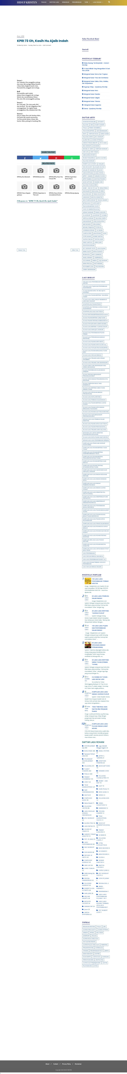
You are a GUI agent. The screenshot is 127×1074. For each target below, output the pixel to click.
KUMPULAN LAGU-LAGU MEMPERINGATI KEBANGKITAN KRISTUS (94, 502)
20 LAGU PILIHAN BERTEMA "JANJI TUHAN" (94, 317)
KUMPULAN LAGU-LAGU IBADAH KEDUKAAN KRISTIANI (95, 475)
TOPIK (86, 2)
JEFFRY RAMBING (87, 179)
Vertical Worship (88, 218)
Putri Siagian (87, 236)
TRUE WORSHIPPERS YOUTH (91, 206)
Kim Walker (86, 191)
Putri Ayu (99, 227)
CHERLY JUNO (98, 242)
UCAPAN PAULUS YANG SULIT (91, 945)
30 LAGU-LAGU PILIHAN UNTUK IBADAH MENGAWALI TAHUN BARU (93, 408)
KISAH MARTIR (87, 957)
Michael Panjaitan (88, 227)
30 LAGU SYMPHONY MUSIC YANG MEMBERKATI (92, 384)
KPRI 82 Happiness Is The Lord (39, 194)
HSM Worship (87, 221)
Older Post (75, 250)
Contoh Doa (96, 957)
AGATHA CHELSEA (88, 239)
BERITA (107, 951)
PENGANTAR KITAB (88, 948)
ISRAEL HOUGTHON (98, 194)
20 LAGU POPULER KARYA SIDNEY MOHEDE (94, 323)
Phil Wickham (99, 266)
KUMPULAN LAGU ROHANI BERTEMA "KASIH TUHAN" (95, 448)
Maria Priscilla (87, 263)
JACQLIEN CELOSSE (99, 167)
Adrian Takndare (88, 212)
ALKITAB (105, 963)
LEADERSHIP (86, 935)
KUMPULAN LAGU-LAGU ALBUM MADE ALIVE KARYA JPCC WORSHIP (95, 470)
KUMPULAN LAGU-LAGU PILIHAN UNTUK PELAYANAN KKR (94, 519)
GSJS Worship (103, 260)
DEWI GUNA (95, 191)
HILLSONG (86, 125)
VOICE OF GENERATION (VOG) (91, 209)
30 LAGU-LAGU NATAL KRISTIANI (91, 397)
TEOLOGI (43, 2)
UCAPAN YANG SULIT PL (89, 929)
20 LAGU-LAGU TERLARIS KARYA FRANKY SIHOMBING (94, 358)
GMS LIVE (85, 152)
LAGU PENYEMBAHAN (89, 553)
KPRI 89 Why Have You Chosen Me (56, 177)
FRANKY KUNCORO (100, 212)
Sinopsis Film (99, 960)
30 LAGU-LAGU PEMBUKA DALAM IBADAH (94, 400)
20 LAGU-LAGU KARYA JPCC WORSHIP (93, 329)
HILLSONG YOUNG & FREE (90, 185)
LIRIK (86, 782)
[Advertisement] (63, 19)
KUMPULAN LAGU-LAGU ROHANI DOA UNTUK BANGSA (95, 527)
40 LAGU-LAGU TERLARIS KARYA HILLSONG (94, 430)
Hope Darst (96, 203)
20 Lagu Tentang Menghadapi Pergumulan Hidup (92, 375)
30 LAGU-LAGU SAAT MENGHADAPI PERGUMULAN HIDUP (92, 415)
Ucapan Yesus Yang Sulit (90, 938)
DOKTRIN (97, 954)
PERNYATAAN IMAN (88, 960)
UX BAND (104, 215)
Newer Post (21, 250)
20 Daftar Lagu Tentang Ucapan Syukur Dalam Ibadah (95, 307)
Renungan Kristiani (89, 926)
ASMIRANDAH (98, 257)
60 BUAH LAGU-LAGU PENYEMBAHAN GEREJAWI (96, 440)
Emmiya (95, 260)
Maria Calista (87, 251)
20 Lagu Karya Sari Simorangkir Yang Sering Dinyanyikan (94, 366)
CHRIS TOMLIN (94, 152)
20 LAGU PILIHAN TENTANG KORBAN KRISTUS (95, 320)
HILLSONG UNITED (88, 137)
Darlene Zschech (100, 176)
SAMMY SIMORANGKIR (89, 269)
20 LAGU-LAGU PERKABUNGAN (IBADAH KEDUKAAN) (94, 337)
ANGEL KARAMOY (88, 257)
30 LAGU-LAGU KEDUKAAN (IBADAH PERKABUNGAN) (92, 393)
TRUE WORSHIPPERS (88, 131)
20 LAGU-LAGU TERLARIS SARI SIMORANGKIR (95, 362)
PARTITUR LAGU (54, 2)
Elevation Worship (89, 245)
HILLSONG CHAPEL (101, 218)
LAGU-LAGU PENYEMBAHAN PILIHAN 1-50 (94, 559)
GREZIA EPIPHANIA (88, 173)
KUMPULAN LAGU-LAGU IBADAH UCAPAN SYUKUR (94, 488)
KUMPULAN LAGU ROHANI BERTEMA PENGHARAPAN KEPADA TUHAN (93, 457)
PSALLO (85, 128)
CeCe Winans (87, 260)
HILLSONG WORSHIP (88, 161)
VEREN (102, 191)
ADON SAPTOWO (87, 182)
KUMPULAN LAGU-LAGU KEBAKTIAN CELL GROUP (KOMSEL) (94, 493)
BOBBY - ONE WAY (88, 188)
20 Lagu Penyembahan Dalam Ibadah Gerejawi (94, 370)
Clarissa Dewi (87, 233)
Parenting (104, 945)
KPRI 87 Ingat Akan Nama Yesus (70, 177)
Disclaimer (78, 1064)
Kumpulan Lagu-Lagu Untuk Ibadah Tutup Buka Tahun (96, 549)
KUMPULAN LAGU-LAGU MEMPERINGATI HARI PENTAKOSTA (95, 497)
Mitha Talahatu (98, 251)
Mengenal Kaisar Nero (91, 90)
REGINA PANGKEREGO (89, 158)
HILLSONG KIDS (87, 194)
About (47, 1064)
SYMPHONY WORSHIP (101, 149)
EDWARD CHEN (98, 182)
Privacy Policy (66, 1064)
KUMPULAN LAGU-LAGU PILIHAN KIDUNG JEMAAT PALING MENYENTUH (94, 515)
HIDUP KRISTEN (27, 2)
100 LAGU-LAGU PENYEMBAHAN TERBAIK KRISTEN (94, 282)
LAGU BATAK (88, 826)
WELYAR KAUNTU (87, 167)
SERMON (85, 932)
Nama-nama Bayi (88, 954)
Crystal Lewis (99, 239)
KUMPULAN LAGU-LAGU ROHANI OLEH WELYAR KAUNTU (96, 531)
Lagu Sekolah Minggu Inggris (92, 567)
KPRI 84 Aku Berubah (23, 177)
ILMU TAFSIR (99, 932)
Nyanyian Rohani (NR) (89, 122)
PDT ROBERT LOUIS (88, 266)
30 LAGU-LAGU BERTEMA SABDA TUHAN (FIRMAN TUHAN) (94, 388)
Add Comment (47, 45)
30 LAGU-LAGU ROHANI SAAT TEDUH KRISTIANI (95, 412)
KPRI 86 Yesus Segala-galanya (24, 194)
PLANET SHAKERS (100, 125)
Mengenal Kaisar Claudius (92, 94)
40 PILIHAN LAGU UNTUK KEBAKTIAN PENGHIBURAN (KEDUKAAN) (93, 433)
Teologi (94, 935)
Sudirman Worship (89, 230)
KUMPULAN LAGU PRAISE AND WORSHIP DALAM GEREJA (94, 444)
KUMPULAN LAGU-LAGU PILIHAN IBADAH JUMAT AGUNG (96, 510)
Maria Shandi (105, 134)
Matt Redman (98, 263)
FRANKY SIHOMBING (94, 128)
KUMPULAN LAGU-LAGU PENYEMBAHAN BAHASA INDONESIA (94, 506)
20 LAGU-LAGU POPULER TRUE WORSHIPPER (95, 347)
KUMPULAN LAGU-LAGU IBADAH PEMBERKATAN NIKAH (92, 484)
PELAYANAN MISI (87, 966)
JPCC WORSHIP (99, 137)
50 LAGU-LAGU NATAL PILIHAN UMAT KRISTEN (95, 437)
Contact (55, 1064)
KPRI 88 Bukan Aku (39, 177)
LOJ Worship (96, 215)
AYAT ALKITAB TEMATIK (89, 941)
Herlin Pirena (104, 188)
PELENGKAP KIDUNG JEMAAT (87, 760)
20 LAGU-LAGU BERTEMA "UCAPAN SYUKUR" (95, 326)
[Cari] (109, 2)
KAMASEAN (86, 197)
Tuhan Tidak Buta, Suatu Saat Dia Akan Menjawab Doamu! (99, 709)
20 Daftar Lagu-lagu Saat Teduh (93, 311)
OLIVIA (104, 233)
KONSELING (105, 957)
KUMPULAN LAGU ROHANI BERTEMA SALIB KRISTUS (94, 461)
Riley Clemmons (97, 254)
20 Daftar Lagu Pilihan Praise (92, 304)
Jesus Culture (101, 158)
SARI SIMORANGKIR (101, 131)
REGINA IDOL (86, 254)
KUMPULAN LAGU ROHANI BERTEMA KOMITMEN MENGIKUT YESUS (93, 452)
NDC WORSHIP (87, 146)
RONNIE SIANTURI (98, 236)
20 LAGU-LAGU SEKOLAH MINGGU (92, 355)
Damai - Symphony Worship (92, 108)
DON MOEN (96, 146)
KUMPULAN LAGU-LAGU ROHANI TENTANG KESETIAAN (94, 536)
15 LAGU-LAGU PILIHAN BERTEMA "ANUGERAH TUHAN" (95, 295)
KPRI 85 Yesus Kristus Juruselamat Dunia (55, 194)
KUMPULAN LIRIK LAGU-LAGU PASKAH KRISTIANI (93, 540)
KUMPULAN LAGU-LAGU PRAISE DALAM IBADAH (96, 523)
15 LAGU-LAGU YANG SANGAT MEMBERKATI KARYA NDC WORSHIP (95, 300)
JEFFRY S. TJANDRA (88, 176)
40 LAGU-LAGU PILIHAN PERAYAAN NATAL (94, 427)
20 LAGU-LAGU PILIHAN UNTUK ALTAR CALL (94, 344)
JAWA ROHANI (97, 233)
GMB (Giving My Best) (89, 155)
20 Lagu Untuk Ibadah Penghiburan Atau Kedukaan (95, 379)
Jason (100, 170)
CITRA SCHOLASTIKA (98, 221)
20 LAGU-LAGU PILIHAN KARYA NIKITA (93, 341)
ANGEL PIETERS (99, 173)
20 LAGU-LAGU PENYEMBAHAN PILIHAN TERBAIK (93, 333)
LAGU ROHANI (97, 2)
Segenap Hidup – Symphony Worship (95, 87)
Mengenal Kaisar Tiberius (92, 101)
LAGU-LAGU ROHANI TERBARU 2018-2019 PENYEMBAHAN (94, 563)
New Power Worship (89, 200)
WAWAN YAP (93, 170)
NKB (92, 125)
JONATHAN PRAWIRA (99, 179)
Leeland (85, 170)
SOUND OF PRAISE (97, 140)
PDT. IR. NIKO (103, 143)
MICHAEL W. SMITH (88, 149)
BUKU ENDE (88, 751)
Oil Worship (86, 215)
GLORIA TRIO (86, 140)
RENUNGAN (65, 2)
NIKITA (84, 134)
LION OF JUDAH (101, 248)
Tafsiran (85, 951)
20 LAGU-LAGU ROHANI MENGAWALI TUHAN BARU (95, 351)
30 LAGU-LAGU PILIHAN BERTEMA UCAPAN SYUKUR (94, 403)
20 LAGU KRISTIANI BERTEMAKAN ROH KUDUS (95, 314)
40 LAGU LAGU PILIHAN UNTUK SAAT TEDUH (95, 424)
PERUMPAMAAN (76, 2)
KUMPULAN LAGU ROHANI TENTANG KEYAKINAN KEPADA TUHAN (93, 466)
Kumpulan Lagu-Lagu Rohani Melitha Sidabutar (94, 545)
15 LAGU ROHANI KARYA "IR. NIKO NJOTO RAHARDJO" (94, 291)
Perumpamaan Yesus (96, 951)
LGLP (96, 188)
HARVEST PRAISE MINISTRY (90, 143)
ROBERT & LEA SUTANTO (89, 164)
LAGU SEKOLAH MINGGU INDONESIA (93, 556)
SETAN (96, 966)
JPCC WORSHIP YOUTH (89, 248)
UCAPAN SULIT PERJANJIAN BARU (92, 963)
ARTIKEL (92, 932)
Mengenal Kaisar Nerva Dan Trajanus (96, 74)
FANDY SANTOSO (87, 242)
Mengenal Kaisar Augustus (92, 105)
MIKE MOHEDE (87, 224)
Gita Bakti (101, 122)
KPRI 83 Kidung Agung (72, 193)
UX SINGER (100, 230)
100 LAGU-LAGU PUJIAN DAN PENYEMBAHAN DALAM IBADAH (95, 287)
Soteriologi (99, 948)
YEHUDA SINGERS (102, 200)
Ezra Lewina (96, 224)
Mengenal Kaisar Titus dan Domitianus (96, 78)
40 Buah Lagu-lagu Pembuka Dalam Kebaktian (93, 420)
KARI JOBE (101, 164)
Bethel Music (87, 203)
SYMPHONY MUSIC (93, 134)
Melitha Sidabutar (96, 197)
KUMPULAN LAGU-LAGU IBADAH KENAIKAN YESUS (94, 479)
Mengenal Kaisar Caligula (92, 98)
